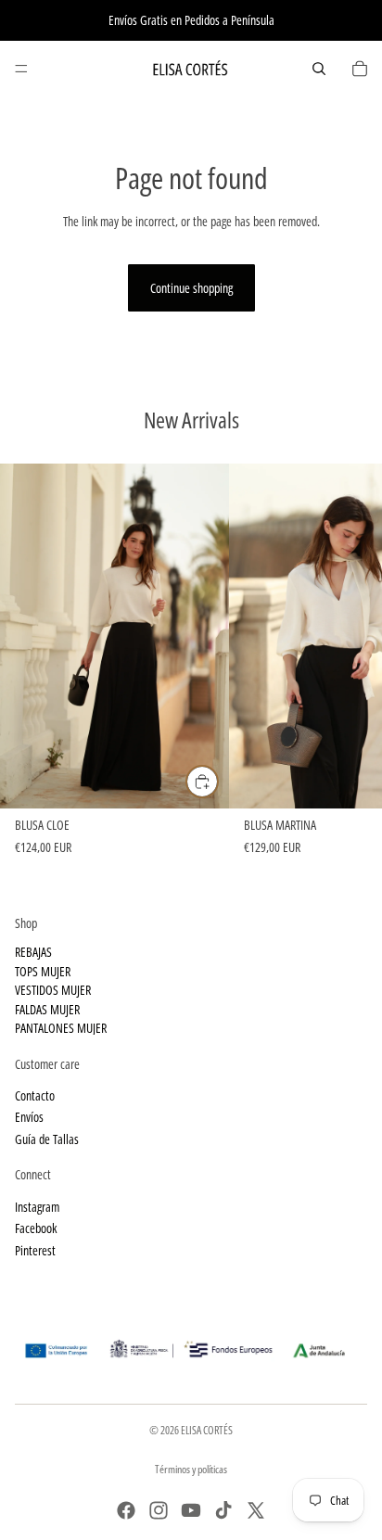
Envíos (29, 1117)
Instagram (37, 1206)
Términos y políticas (191, 1469)
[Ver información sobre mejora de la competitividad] (191, 1344)
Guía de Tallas (47, 1139)
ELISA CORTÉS (207, 1430)
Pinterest (35, 1250)
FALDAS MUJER (47, 1009)
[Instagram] (158, 1510)
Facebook (36, 1229)
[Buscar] (319, 68)
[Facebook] (126, 1510)
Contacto (35, 1095)
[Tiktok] (223, 1510)
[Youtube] (191, 1510)
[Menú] (21, 68)
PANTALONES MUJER (61, 1028)
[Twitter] (256, 1510)
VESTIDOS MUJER (53, 990)
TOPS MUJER (42, 971)
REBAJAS (33, 952)
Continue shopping (191, 288)
